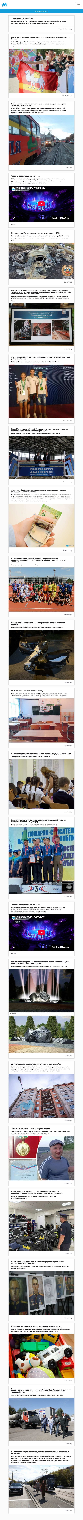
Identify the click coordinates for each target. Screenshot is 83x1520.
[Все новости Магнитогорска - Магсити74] (4, 4)
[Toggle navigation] (78, 5)
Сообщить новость (41, 11)
